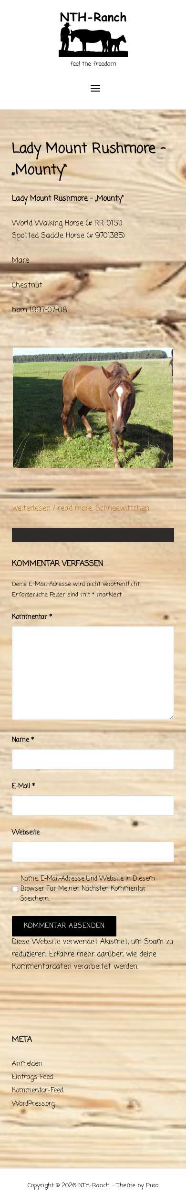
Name (23, 740)
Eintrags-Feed (32, 1077)
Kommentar (32, 617)
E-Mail (23, 786)
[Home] (93, 36)
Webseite (26, 833)
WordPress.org (33, 1104)
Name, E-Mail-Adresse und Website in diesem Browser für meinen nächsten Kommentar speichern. (88, 889)
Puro (152, 1185)
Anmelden (27, 1064)
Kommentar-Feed (37, 1091)
